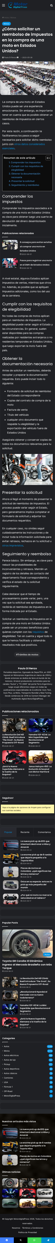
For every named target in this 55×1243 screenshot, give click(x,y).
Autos (6, 1046)
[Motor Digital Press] (18, 5)
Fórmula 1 (8, 1087)
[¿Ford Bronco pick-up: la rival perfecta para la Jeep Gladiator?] (45, 1203)
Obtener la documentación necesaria (25, 175)
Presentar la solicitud (22, 181)
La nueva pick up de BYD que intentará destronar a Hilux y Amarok (35, 844)
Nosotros (16, 1228)
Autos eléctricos (11, 1055)
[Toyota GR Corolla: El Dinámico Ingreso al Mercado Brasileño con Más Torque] (10, 1182)
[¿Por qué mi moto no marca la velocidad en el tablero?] (10, 899)
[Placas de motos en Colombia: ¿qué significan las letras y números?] (10, 872)
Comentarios (44, 832)
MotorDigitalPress (12, 1096)
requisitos (38, 631)
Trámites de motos (27, 654)
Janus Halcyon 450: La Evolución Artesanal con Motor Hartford (40, 769)
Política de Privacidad (27, 1232)
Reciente (25, 832)
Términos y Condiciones (32, 1228)
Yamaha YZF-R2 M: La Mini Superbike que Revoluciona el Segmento (39, 738)
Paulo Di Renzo (10, 57)
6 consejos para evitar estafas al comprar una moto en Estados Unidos (36, 246)
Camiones (8, 1078)
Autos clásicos (10, 1073)
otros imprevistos (12, 545)
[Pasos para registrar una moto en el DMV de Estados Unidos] (10, 263)
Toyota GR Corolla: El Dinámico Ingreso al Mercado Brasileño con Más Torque (27, 964)
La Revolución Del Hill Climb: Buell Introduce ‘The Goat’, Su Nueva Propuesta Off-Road (13, 738)
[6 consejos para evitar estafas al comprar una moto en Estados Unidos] (10, 244)
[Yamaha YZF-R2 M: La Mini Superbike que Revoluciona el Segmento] (41, 725)
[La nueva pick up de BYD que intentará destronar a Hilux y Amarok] (10, 845)
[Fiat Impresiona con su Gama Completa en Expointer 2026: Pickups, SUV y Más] (45, 1193)
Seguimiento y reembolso (25, 185)
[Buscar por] (51, 6)
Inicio (6, 17)
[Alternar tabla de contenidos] (46, 158)
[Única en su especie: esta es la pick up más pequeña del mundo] (10, 885)
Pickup (7, 1064)
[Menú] (3, 6)
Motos (13, 17)
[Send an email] (17, 57)
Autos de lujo (10, 1060)
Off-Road (8, 1091)
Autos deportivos (11, 1069)
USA (6, 1082)
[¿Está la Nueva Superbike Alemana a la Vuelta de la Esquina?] (14, 757)
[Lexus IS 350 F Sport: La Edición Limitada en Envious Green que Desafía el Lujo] (10, 1203)
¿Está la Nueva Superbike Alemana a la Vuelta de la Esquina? (13, 770)
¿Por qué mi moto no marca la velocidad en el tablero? (36, 896)
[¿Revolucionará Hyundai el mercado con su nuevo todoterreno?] (10, 995)
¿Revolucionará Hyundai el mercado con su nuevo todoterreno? (33, 994)
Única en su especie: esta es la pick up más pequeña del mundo (36, 884)
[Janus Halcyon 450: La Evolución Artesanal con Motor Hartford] (41, 757)
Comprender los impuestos (26, 162)
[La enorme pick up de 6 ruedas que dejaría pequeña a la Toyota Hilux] (10, 858)
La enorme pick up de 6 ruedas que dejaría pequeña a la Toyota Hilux (36, 857)
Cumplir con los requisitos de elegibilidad (27, 168)
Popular (8, 832)
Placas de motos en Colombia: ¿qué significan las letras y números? (36, 871)
